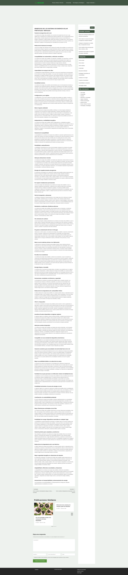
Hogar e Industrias (84, 99)
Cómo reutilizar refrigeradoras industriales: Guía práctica (65, 491)
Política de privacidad (84, 100)
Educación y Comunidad (85, 97)
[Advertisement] (64, 13)
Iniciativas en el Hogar (83, 77)
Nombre (35, 554)
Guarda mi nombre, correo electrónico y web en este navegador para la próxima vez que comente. (51, 557)
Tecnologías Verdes (83, 85)
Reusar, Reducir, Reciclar (85, 103)
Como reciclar (81, 60)
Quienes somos (83, 102)
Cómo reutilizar (82, 65)
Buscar (92, 27)
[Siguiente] (72, 514)
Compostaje (68, 2)
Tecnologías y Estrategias (85, 105)
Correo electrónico (52, 554)
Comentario (36, 540)
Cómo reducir (81, 62)
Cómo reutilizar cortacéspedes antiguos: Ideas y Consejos (42, 491)
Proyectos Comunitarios (83, 80)
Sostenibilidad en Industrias (84, 82)
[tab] (53, 526)
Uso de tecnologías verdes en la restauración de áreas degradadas (43, 519)
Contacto (82, 95)
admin (38, 522)
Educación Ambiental (83, 70)
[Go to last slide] (36, 514)
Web (63, 554)
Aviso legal (82, 92)
